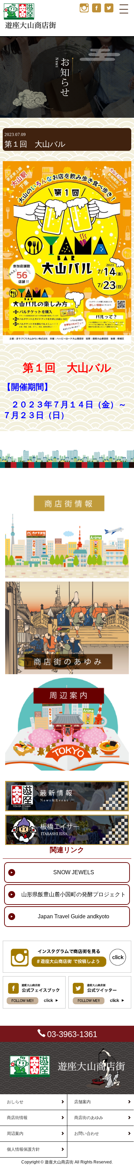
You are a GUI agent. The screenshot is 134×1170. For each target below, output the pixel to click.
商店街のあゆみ (88, 1117)
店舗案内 (82, 1101)
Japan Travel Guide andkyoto (73, 916)
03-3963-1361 (72, 1034)
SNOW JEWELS (73, 872)
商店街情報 (17, 1117)
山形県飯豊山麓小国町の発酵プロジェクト (73, 894)
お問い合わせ (86, 1133)
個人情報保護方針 (23, 1149)
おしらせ (15, 1101)
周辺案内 (15, 1133)
